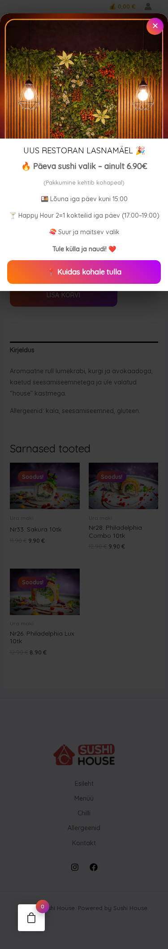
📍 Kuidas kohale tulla (84, 271)
